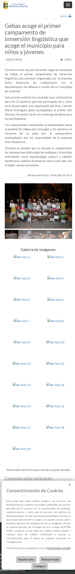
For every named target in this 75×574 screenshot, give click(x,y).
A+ (62, 16)
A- (66, 16)
